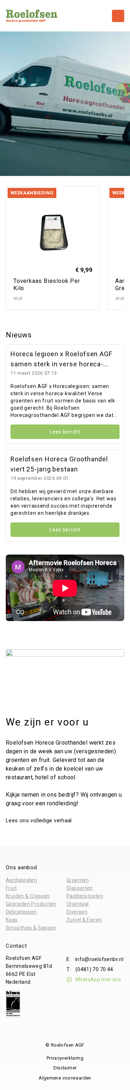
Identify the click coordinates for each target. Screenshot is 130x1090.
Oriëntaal (77, 904)
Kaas (12, 920)
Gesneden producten (31, 904)
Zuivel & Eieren (84, 920)
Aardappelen (21, 880)
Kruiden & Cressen (27, 896)
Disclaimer (65, 1067)
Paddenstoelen (84, 896)
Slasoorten (79, 888)
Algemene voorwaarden (65, 1078)
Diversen (76, 912)
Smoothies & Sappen (31, 928)
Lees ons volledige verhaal (39, 820)
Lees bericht (64, 432)
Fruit (11, 888)
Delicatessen (21, 912)
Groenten (77, 880)
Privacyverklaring (65, 1058)
